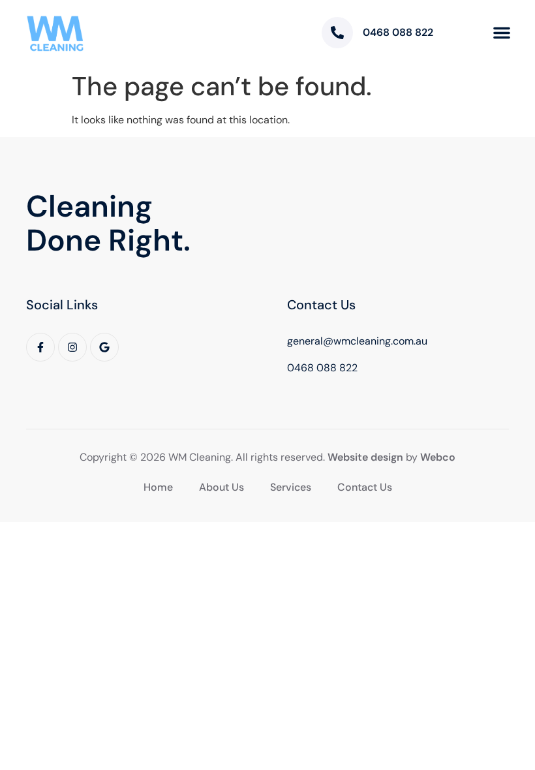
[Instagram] (72, 347)
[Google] (104, 347)
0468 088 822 (398, 32)
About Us (221, 487)
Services (290, 487)
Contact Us (364, 487)
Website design (365, 457)
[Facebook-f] (40, 347)
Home (158, 487)
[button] (501, 32)
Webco (437, 457)
